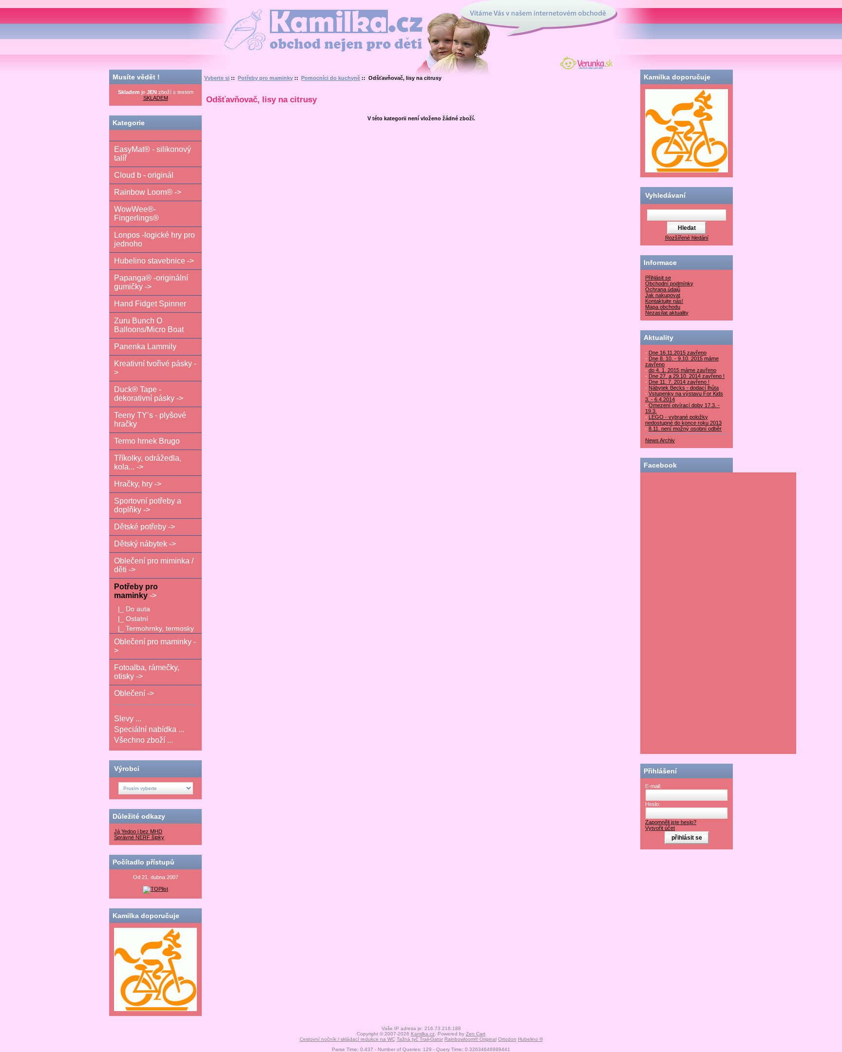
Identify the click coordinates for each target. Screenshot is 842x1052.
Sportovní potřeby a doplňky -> (147, 505)
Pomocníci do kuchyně (330, 78)
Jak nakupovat (662, 295)
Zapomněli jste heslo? (670, 822)
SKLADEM (155, 98)
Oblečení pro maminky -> (155, 646)
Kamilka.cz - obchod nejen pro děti (286, 14)
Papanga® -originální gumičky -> (151, 282)
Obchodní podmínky (669, 283)
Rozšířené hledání (686, 238)
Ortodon (507, 1039)
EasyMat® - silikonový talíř (152, 153)
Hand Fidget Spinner (150, 304)
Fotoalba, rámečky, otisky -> (146, 671)
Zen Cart (475, 1033)
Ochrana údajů (662, 289)
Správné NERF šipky (139, 837)
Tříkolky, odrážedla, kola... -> (147, 462)
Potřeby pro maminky (265, 78)
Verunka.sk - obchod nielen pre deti (584, 62)
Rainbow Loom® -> (147, 192)
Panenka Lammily (145, 346)
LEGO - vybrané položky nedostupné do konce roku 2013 (683, 420)
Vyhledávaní (665, 195)
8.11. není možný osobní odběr (685, 429)
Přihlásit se (658, 278)
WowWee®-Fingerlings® (136, 213)
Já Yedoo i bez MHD (138, 831)
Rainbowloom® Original (470, 1039)
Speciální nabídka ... (149, 729)
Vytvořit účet (660, 828)
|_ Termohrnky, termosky (154, 628)
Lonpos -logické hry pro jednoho (154, 239)
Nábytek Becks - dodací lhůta (684, 388)
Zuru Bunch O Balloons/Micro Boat (149, 325)
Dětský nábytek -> (145, 544)
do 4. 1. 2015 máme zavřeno (682, 370)
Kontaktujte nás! (664, 301)
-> (136, 591)
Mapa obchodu (662, 307)
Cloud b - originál (143, 175)
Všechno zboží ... (143, 740)
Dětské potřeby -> (144, 527)
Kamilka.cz (423, 1033)
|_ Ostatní (131, 618)
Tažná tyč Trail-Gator (420, 1039)
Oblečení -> (134, 693)
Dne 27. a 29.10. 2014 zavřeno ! (687, 376)
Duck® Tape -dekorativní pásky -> (148, 393)
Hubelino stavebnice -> (154, 261)
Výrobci (126, 768)
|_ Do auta (132, 609)
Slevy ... (127, 718)
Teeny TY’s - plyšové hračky (150, 419)
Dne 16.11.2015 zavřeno (678, 353)
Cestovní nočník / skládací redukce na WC (347, 1039)
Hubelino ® (530, 1039)
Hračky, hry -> (137, 484)
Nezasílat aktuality (667, 313)
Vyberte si (217, 78)
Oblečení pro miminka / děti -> (153, 565)
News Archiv (660, 440)
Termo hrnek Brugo (147, 441)
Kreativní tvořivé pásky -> (155, 367)
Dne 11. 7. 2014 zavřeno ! (679, 382)
